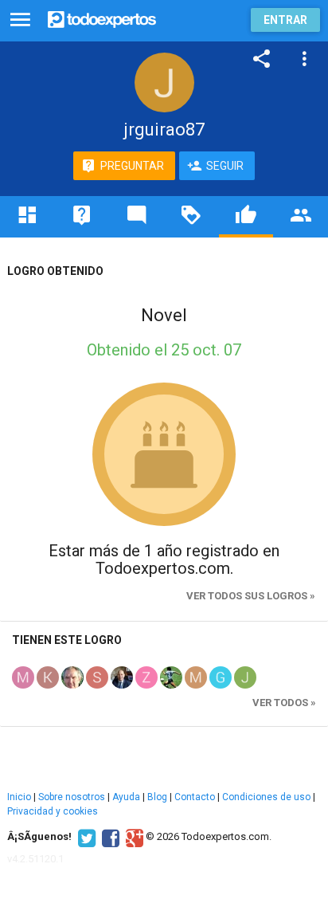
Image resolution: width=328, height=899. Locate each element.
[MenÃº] (20, 20)
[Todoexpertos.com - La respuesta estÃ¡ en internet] (102, 18)
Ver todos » (284, 703)
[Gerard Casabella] (220, 676)
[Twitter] (85, 837)
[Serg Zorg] (97, 676)
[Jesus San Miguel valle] (245, 676)
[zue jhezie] (146, 676)
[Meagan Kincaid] (196, 676)
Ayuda (126, 797)
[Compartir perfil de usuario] (262, 59)
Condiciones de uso (266, 797)
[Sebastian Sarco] (171, 676)
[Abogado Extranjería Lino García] (122, 676)
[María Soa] (23, 676)
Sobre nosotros (71, 797)
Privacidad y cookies (52, 811)
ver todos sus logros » (250, 596)
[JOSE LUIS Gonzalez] (72, 676)
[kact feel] (48, 676)
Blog (157, 797)
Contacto (194, 797)
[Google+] (132, 837)
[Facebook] (108, 837)
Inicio (19, 797)
